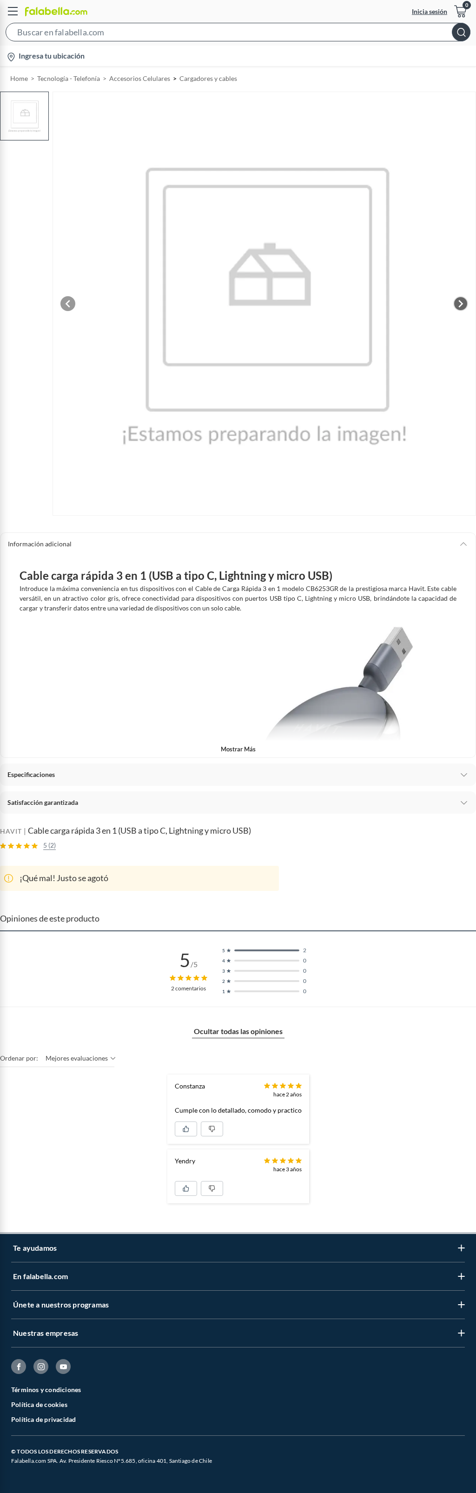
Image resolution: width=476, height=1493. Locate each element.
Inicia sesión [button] (429, 11)
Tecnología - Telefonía (68, 78)
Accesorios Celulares (139, 78)
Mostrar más (238, 749)
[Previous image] (67, 303)
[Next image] (460, 303)
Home (19, 78)
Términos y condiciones (46, 1389)
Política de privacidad (43, 1419)
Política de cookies (39, 1404)
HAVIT (11, 831)
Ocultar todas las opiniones (238, 1031)
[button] (238, 34)
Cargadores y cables (208, 78)
